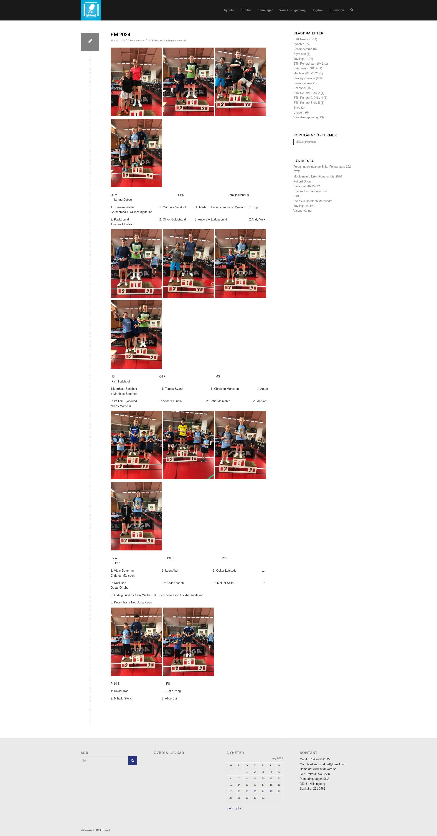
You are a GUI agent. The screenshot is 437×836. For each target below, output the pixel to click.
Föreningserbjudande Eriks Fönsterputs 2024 (322, 166)
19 (279, 784)
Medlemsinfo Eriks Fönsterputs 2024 (317, 176)
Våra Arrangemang (305, 117)
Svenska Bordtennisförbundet (312, 201)
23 (255, 791)
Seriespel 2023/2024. (307, 186)
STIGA (297, 196)
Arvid (183, 40)
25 (271, 791)
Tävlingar (169, 40)
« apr (230, 808)
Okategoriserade (304, 78)
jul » (238, 808)
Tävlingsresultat (303, 206)
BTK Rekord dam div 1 (308, 63)
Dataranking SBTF (305, 68)
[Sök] (351, 10)
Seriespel (299, 88)
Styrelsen (299, 54)
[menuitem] (229, 10)
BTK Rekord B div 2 (306, 93)
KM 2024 (120, 34)
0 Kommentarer (136, 40)
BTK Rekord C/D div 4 (308, 97)
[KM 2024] (90, 42)
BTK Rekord (156, 40)
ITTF (296, 171)
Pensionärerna (302, 49)
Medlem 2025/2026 (305, 73)
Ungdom (298, 112)
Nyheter (298, 44)
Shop (296, 107)
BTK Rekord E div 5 (306, 102)
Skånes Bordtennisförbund (310, 191)
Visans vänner (302, 210)
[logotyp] (91, 10)
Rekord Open (302, 181)
